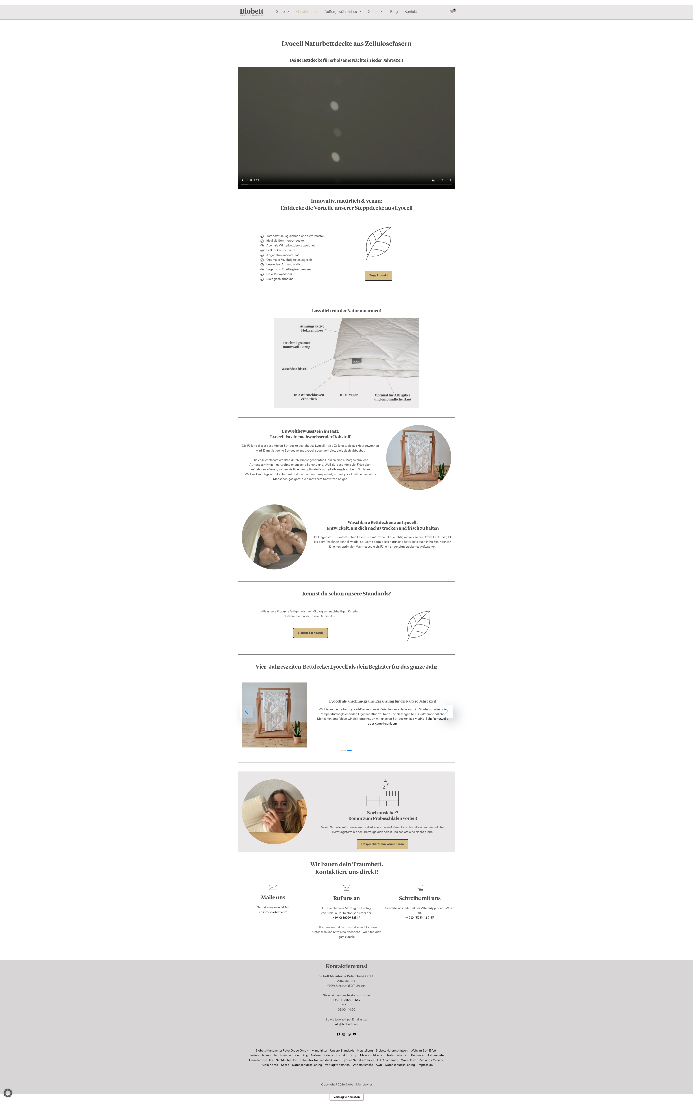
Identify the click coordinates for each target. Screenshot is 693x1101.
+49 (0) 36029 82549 (346, 917)
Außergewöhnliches (340, 12)
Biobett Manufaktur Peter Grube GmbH (282, 1050)
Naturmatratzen (397, 1055)
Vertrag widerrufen (337, 1065)
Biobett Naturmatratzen (392, 1050)
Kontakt (411, 12)
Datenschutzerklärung (307, 1065)
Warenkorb (408, 1060)
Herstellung (365, 1050)
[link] (346, 715)
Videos (328, 1055)
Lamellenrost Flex (261, 1060)
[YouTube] (354, 1034)
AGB (379, 1065)
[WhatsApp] (349, 1034)
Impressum (425, 1065)
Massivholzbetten (372, 1055)
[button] (287, 12)
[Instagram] (343, 1034)
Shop (280, 12)
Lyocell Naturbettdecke (358, 1060)
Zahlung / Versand (431, 1060)
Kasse (285, 1065)
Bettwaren (418, 1055)
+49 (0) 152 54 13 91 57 (419, 917)
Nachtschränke (286, 1060)
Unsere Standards (342, 1050)
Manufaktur (304, 12)
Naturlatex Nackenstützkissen (319, 1060)
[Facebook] (338, 1034)
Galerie (373, 12)
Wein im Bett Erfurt (423, 1050)
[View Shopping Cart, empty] (451, 12)
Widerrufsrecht (363, 1065)
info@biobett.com (275, 912)
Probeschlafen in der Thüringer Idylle (274, 1055)
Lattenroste (436, 1055)
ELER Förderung (387, 1060)
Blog (394, 12)
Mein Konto (270, 1065)
